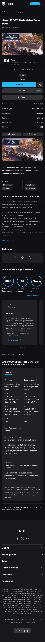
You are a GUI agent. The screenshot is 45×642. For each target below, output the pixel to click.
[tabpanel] (22, 399)
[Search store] (4, 12)
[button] (22, 240)
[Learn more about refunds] (42, 108)
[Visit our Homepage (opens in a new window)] (22, 257)
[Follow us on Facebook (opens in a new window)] (15, 257)
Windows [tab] (8, 372)
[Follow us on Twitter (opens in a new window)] (29, 257)
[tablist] (22, 372)
